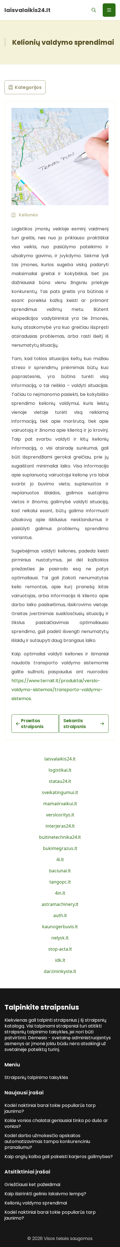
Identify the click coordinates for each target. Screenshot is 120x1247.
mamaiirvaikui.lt (60, 803)
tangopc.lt (60, 882)
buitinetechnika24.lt (60, 837)
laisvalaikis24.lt (60, 759)
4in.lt (60, 893)
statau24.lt (60, 781)
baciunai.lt (60, 871)
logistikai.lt (60, 770)
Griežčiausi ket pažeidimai (32, 1184)
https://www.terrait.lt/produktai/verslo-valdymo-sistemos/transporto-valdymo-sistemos (57, 689)
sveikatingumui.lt (60, 792)
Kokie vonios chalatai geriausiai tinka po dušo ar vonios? (56, 1123)
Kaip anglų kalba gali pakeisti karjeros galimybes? (58, 1156)
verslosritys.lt (60, 815)
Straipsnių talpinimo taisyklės (36, 1077)
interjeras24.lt (60, 826)
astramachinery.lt (60, 904)
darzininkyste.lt (60, 971)
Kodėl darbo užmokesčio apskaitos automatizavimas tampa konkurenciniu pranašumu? (47, 1141)
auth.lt (60, 915)
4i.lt (60, 859)
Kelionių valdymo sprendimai (35, 1203)
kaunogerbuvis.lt (60, 927)
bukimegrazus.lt (60, 848)
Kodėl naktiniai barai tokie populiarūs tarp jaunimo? (50, 1108)
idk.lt (60, 960)
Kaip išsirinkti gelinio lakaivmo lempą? (45, 1194)
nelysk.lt (60, 938)
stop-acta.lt (60, 949)
